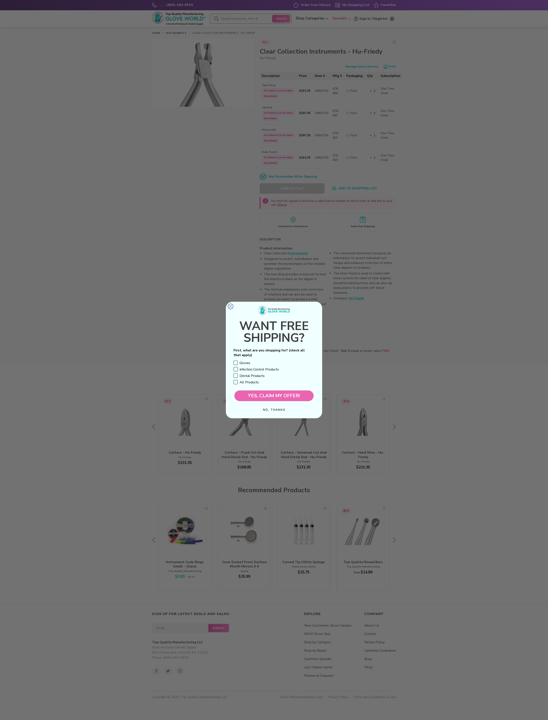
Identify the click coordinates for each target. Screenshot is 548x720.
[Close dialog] (230, 306)
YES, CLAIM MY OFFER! (274, 396)
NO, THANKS (274, 409)
